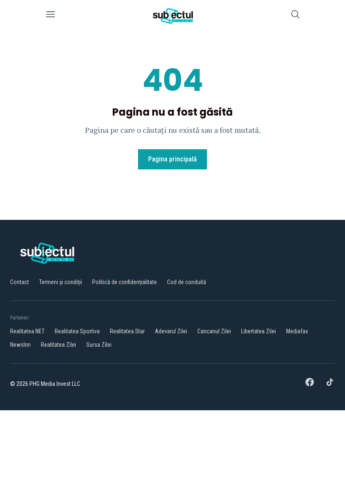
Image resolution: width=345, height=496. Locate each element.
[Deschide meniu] (50, 15)
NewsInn (20, 344)
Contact (19, 282)
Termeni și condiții (60, 282)
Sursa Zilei (98, 344)
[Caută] (295, 16)
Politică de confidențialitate (124, 282)
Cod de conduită (186, 282)
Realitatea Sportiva (77, 331)
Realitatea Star (127, 331)
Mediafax (297, 331)
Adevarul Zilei (171, 331)
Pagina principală (172, 159)
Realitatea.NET (27, 331)
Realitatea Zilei (58, 344)
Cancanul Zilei (214, 331)
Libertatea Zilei (258, 331)
